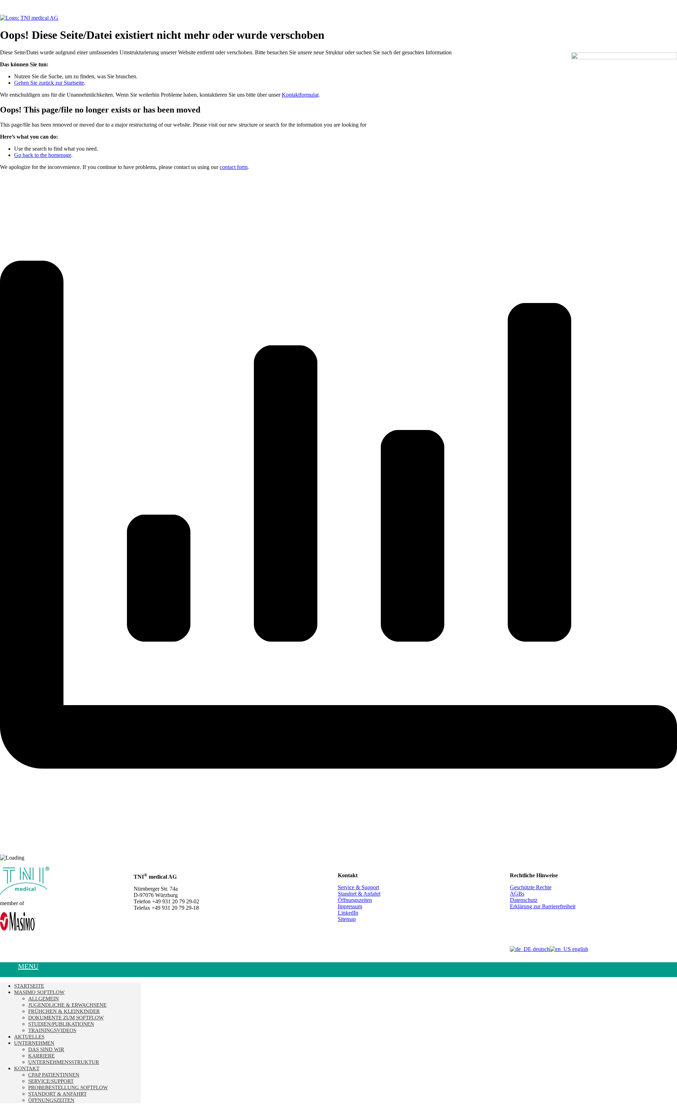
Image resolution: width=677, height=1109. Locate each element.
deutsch (540, 949)
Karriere (41, 1056)
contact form (234, 167)
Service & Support (358, 887)
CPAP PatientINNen (53, 1075)
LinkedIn (348, 913)
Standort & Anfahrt (359, 894)
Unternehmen (34, 1043)
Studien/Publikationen (61, 1024)
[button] (9, 972)
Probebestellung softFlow (68, 1087)
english (579, 949)
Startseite (29, 986)
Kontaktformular (300, 95)
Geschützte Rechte (530, 887)
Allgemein (43, 998)
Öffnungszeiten (355, 900)
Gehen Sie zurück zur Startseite (49, 83)
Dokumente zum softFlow (66, 1017)
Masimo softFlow (39, 992)
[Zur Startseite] (29, 18)
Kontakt (26, 1068)
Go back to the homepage (42, 155)
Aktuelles (29, 1037)
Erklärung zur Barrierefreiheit (542, 906)
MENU (28, 966)
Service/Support (51, 1081)
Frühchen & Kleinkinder (64, 1011)
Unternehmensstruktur (63, 1062)
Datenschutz (523, 900)
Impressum (350, 906)
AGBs (517, 894)
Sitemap (347, 919)
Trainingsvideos (52, 1030)
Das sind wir (46, 1049)
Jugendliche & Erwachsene (67, 1005)
